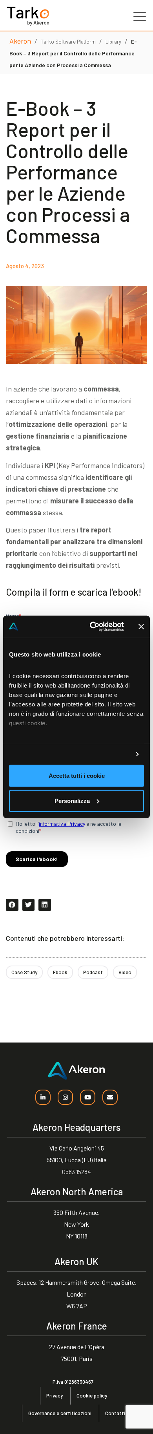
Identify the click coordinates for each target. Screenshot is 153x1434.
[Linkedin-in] (43, 1097)
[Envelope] (110, 1097)
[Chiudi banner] (141, 626)
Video (124, 972)
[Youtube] (87, 1097)
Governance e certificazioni (59, 1413)
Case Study (24, 972)
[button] (12, 905)
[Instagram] (65, 1097)
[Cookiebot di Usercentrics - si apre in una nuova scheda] (93, 627)
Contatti (115, 1413)
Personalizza (72, 800)
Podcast (93, 972)
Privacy (54, 1395)
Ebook (60, 972)
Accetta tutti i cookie (77, 775)
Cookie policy (91, 1395)
